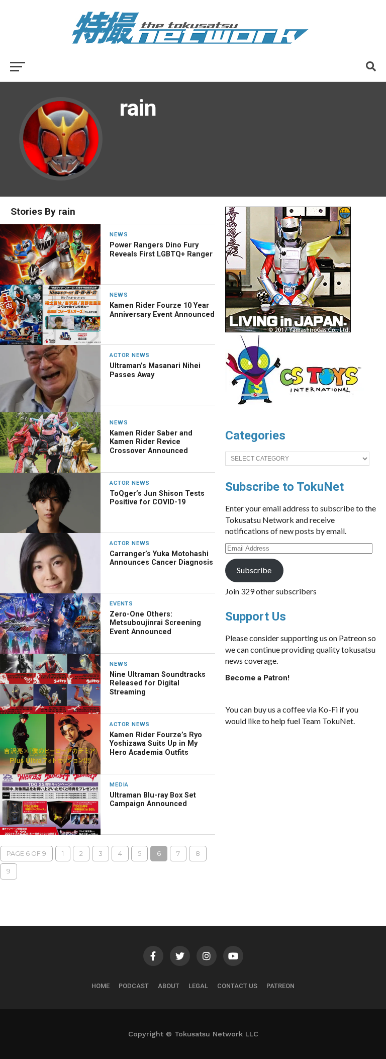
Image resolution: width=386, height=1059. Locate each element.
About (168, 986)
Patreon (280, 986)
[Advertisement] (300, 809)
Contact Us (237, 986)
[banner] (288, 329)
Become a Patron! (257, 677)
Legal (198, 986)
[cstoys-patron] (296, 409)
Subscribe (254, 570)
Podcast (134, 986)
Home (100, 986)
